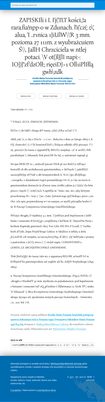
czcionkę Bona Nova (46, 390)
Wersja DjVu (26, 96)
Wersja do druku (76, 96)
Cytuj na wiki (16, 340)
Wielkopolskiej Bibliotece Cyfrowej (52, 324)
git (72, 377)
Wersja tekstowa (50, 96)
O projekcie (16, 390)
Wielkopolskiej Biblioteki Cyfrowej (66, 363)
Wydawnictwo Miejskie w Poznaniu (69, 328)
